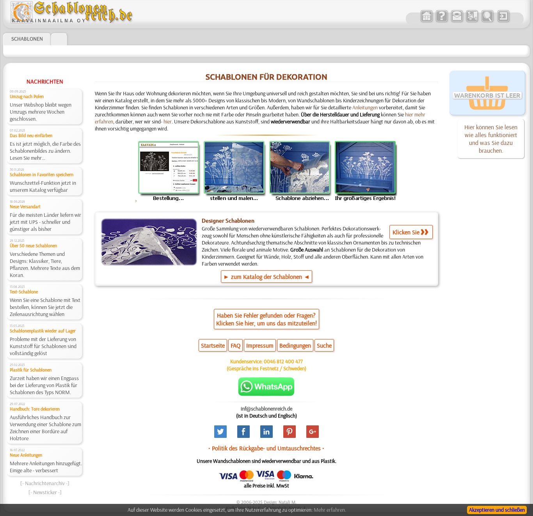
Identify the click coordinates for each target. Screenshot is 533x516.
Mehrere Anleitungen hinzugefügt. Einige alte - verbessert (46, 467)
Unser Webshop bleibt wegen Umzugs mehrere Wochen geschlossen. (40, 111)
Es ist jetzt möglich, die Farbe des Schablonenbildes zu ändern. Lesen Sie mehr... (45, 150)
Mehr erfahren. (330, 509)
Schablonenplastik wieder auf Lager (43, 331)
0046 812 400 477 (283, 361)
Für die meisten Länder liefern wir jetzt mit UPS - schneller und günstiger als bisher (45, 221)
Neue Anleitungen (26, 455)
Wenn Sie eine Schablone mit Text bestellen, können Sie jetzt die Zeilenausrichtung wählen (45, 307)
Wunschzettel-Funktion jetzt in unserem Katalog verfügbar (43, 186)
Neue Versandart (25, 206)
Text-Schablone (24, 292)
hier (167, 121)
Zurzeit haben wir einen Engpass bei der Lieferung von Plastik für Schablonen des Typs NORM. (44, 385)
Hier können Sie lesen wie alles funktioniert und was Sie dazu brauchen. (490, 138)
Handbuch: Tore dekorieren (35, 409)
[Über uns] (441, 21)
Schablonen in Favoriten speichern (41, 174)
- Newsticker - (45, 492)
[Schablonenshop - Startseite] (71, 21)
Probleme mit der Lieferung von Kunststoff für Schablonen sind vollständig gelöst (43, 346)
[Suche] (487, 21)
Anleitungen (365, 107)
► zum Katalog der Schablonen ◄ (266, 276)
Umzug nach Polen (27, 96)
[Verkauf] (426, 21)
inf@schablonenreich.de (266, 408)
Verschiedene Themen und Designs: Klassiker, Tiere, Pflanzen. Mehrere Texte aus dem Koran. (45, 264)
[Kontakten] (456, 21)
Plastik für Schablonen (31, 370)
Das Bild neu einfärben (31, 135)
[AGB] (472, 21)
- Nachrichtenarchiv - (45, 483)
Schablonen (27, 38)
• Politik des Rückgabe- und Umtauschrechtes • (266, 448)
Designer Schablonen (228, 221)
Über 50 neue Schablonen (33, 245)
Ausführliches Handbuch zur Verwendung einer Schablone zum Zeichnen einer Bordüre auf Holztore (45, 428)
